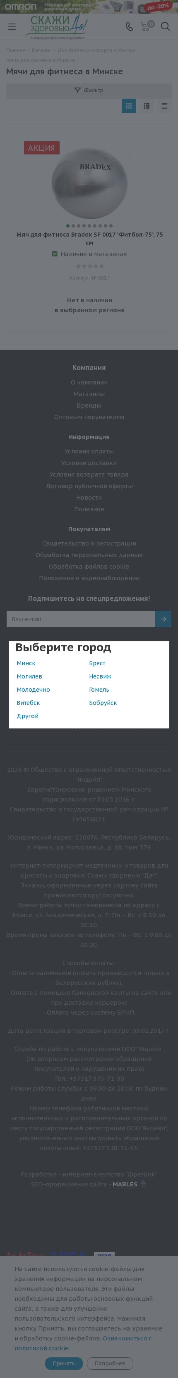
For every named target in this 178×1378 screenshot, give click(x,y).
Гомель (99, 689)
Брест (97, 663)
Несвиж (100, 676)
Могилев (29, 676)
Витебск (28, 703)
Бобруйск (103, 703)
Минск (26, 663)
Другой (27, 716)
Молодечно (33, 689)
